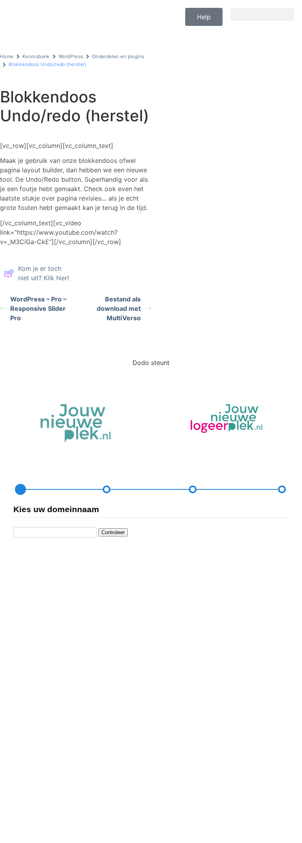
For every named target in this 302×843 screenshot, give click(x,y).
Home (7, 56)
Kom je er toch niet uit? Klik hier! (43, 273)
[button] (262, 14)
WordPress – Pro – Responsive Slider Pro (38, 308)
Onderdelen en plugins (118, 56)
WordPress (71, 56)
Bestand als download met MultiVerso (119, 308)
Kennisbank (36, 56)
